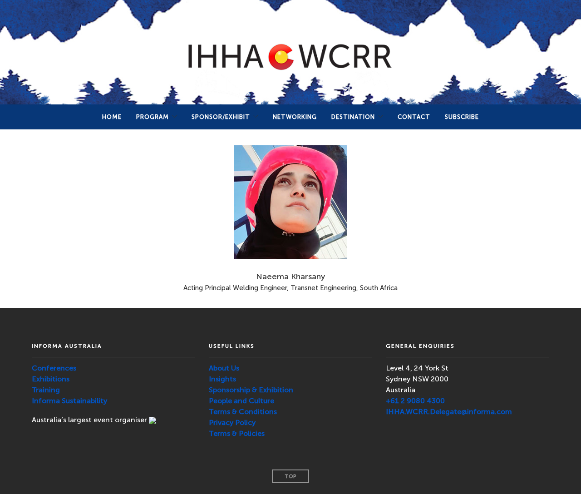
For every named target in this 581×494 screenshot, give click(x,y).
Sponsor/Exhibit (221, 117)
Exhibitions (50, 379)
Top (290, 476)
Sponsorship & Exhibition (251, 389)
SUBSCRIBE (462, 117)
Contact (414, 117)
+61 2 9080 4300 (415, 400)
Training (46, 389)
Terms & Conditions (243, 411)
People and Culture (241, 400)
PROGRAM (152, 117)
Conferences (54, 368)
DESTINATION (353, 117)
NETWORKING (295, 117)
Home (112, 117)
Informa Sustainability (69, 400)
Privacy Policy (232, 422)
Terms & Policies (237, 433)
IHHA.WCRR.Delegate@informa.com (449, 411)
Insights (222, 379)
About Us (224, 368)
